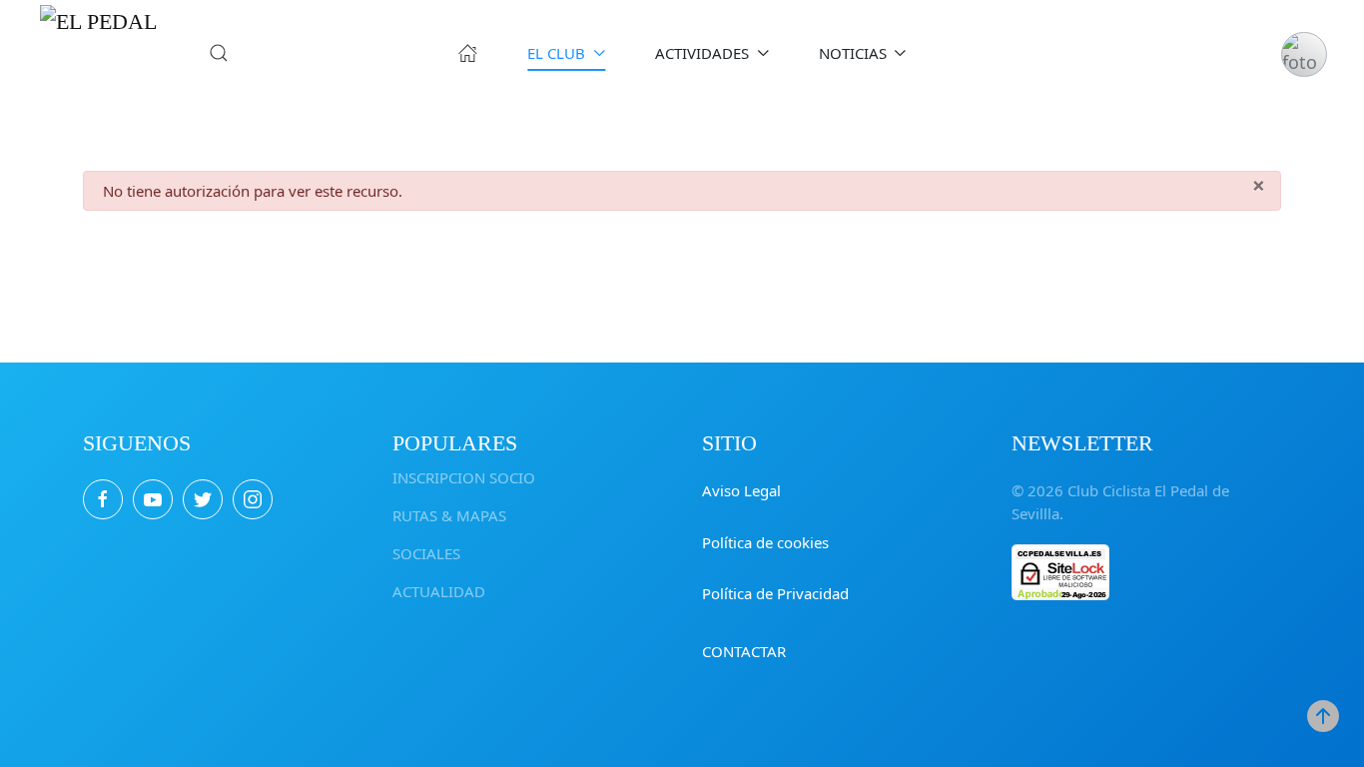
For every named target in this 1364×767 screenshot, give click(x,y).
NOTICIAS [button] (853, 53)
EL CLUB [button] (556, 53)
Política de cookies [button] (765, 542)
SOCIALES (426, 553)
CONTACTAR (744, 651)
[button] (219, 53)
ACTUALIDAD (438, 591)
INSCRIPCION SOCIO (463, 477)
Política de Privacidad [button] (775, 593)
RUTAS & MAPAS (449, 515)
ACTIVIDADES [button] (702, 53)
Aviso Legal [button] (741, 490)
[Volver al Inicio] (99, 53)
